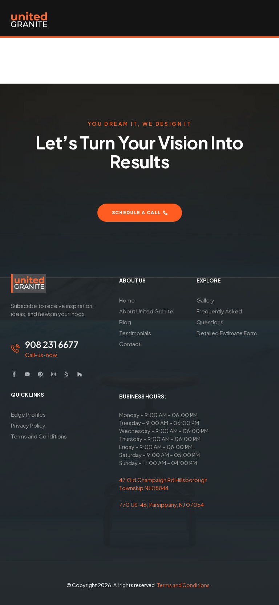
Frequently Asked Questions (219, 316)
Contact (130, 343)
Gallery (205, 300)
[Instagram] (53, 374)
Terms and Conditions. (184, 585)
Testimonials (135, 332)
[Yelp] (66, 374)
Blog (125, 321)
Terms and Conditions (39, 436)
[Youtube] (27, 374)
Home (127, 300)
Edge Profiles (28, 414)
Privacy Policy (28, 425)
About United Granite (146, 311)
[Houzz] (79, 374)
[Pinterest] (40, 374)
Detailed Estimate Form (227, 332)
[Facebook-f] (14, 374)
